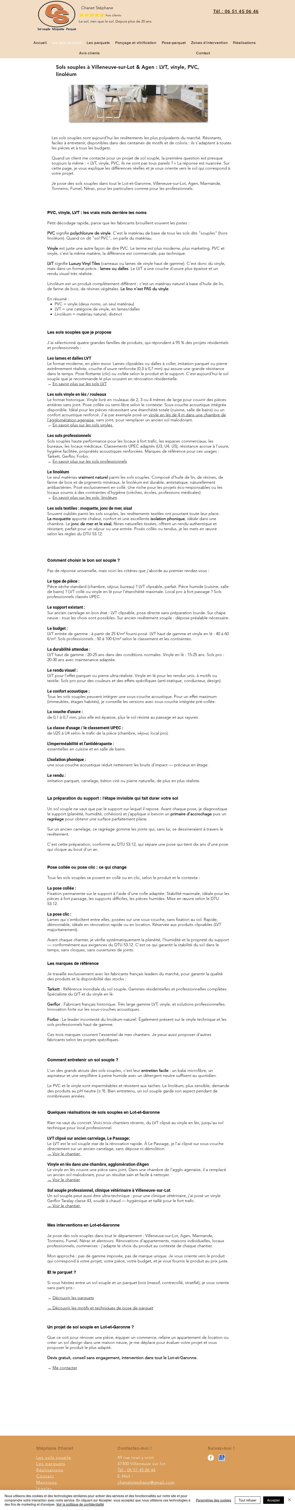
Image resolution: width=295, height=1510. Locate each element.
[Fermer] (289, 1500)
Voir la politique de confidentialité (80, 1504)
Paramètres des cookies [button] (213, 1500)
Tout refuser (248, 1500)
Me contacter (65, 1367)
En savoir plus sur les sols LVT (80, 383)
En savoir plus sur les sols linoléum (85, 497)
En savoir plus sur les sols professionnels (90, 461)
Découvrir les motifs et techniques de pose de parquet (103, 1307)
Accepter (273, 1500)
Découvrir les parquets (73, 1297)
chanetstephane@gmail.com (146, 1482)
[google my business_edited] (221, 1458)
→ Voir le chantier (64, 1153)
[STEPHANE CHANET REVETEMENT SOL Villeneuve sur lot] (211, 1458)
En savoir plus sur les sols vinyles (83, 425)
